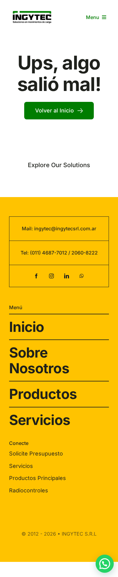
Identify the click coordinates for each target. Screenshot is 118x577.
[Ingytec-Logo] (32, 10)
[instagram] (51, 276)
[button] (105, 564)
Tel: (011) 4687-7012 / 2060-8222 (59, 253)
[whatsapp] (82, 276)
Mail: (28, 228)
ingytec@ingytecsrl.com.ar (65, 228)
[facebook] (36, 276)
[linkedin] (67, 276)
